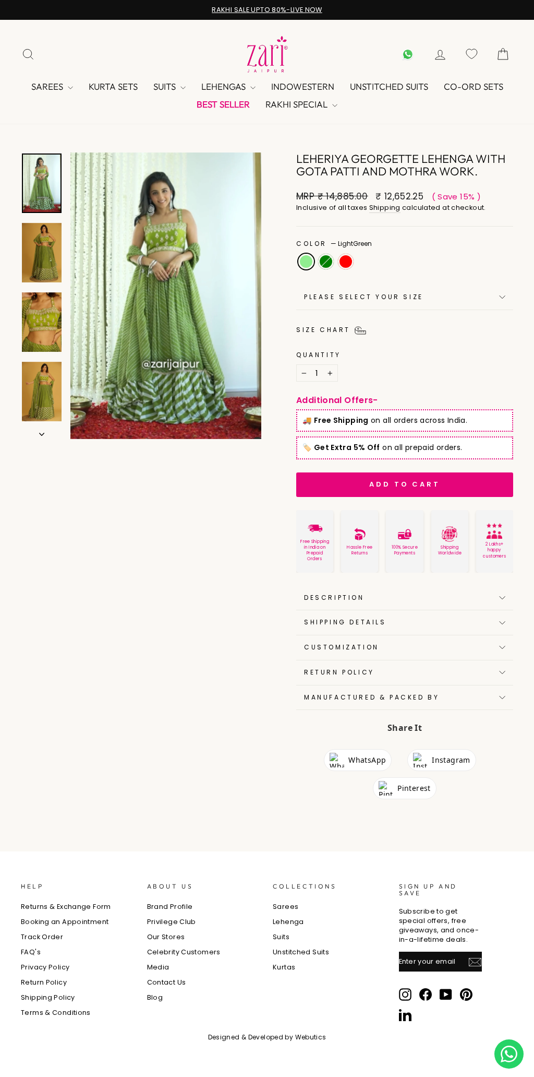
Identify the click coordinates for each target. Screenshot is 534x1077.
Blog (155, 997)
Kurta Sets (113, 86)
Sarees (48, 86)
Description (334, 597)
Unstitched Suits (389, 86)
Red (346, 261)
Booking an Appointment (64, 921)
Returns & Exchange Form (66, 906)
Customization (341, 647)
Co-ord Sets (473, 86)
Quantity (318, 355)
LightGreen (306, 261)
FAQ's (31, 952)
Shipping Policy (48, 997)
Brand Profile (170, 906)
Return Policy (339, 672)
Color (334, 244)
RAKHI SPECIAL (297, 104)
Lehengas (224, 86)
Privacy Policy (45, 967)
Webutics (310, 1037)
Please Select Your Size (363, 296)
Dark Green (326, 261)
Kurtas (284, 967)
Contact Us (166, 982)
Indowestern (302, 86)
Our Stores (166, 936)
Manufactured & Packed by (371, 697)
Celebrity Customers (184, 952)
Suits (165, 86)
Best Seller (223, 104)
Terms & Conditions (56, 1012)
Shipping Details (345, 622)
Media (158, 967)
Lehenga (288, 921)
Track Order (42, 936)
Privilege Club (171, 921)
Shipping (384, 207)
